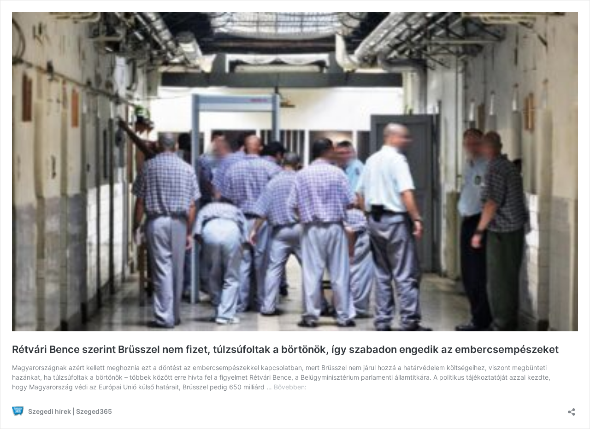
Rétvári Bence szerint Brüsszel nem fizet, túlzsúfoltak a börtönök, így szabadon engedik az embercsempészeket (285, 349)
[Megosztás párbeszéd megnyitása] (571, 409)
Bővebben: (290, 387)
